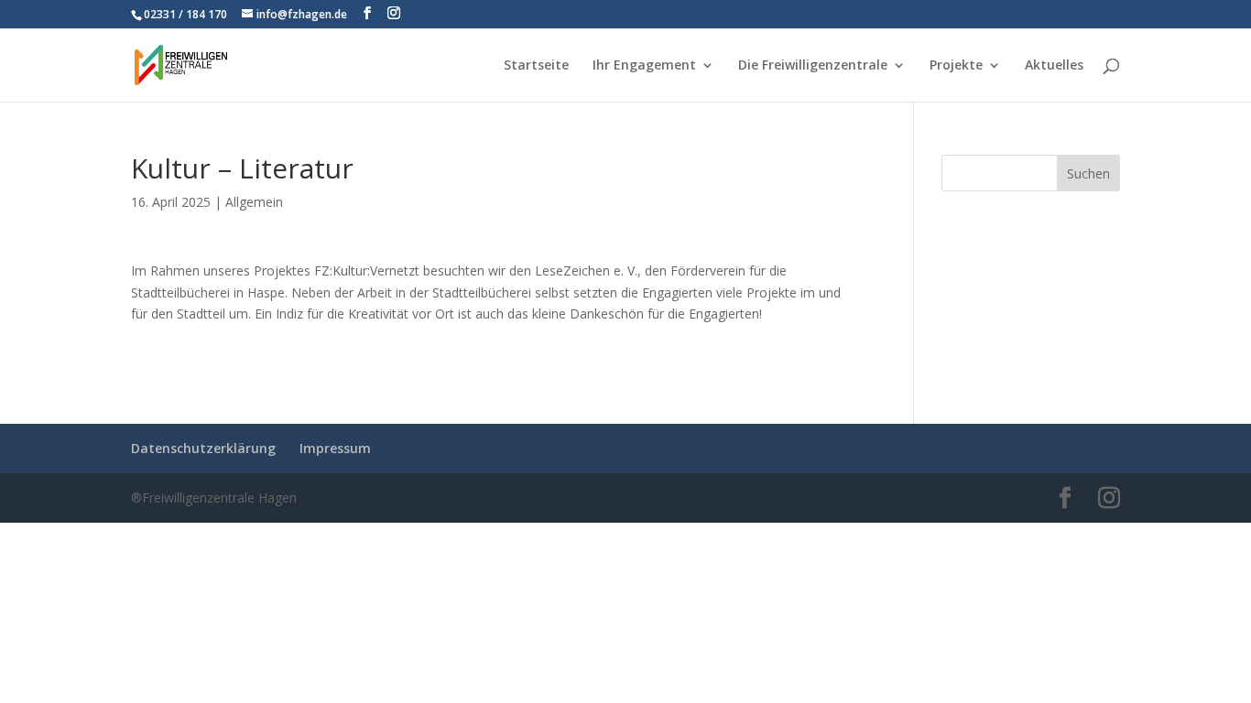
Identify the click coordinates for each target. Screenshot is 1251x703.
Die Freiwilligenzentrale (812, 66)
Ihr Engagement (644, 66)
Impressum (335, 448)
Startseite (536, 66)
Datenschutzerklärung (203, 448)
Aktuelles (1054, 66)
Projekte (956, 66)
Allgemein (254, 202)
